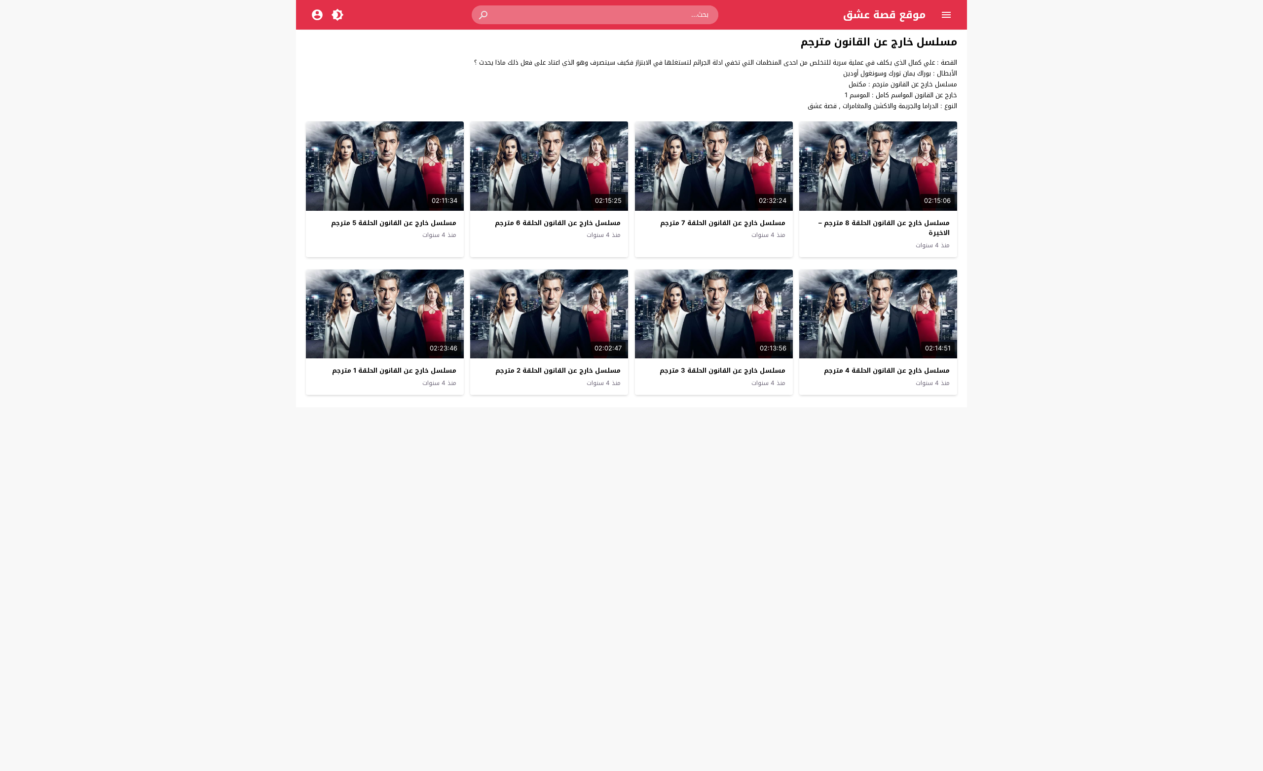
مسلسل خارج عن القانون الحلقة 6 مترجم (558, 223)
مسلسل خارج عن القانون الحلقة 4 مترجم (887, 370)
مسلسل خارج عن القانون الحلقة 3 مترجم (722, 370)
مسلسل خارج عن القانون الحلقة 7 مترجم (722, 223)
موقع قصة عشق (884, 15)
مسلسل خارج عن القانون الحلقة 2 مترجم (558, 370)
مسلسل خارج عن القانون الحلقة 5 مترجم (393, 223)
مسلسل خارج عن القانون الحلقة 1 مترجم (394, 370)
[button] (484, 14)
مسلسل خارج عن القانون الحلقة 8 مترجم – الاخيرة (884, 228)
